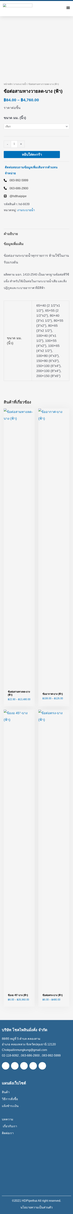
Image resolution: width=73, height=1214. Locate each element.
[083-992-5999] (16, 180)
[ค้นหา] (60, 7)
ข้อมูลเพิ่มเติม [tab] (14, 244)
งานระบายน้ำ (20, 84)
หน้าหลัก (8, 84)
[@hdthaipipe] (15, 196)
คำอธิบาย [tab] (11, 234)
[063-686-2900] (16, 188)
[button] (68, 7)
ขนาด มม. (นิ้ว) (15, 118)
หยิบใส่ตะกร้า (32, 154)
